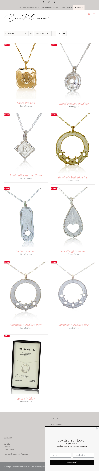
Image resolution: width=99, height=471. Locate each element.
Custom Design (57, 424)
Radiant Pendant (26, 251)
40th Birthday (26, 398)
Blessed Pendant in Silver (73, 103)
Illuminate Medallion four (73, 177)
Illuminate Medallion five (73, 325)
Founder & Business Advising (16, 454)
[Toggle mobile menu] (94, 14)
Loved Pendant (26, 103)
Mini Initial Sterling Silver (26, 175)
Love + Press (9, 449)
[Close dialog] (97, 428)
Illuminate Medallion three (26, 325)
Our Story (7, 444)
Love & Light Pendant (73, 251)
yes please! (72, 462)
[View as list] (64, 33)
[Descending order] (30, 33)
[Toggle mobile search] (89, 14)
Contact (7, 447)
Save (7, 45)
